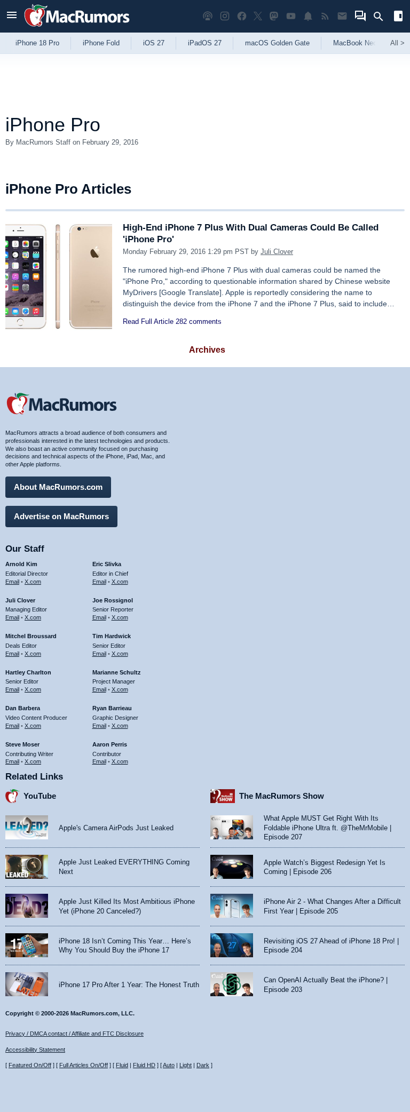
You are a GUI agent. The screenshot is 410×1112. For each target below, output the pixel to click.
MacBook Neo (355, 43)
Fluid (122, 1065)
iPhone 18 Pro (37, 43)
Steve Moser (22, 744)
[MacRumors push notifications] (308, 16)
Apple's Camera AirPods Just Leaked (116, 828)
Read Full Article (148, 321)
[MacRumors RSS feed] (325, 16)
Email (12, 581)
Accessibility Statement (35, 1049)
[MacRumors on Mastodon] (274, 16)
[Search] (382, 16)
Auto (169, 1065)
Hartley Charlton (28, 672)
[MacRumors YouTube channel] (291, 16)
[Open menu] (11, 16)
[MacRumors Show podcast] (207, 16)
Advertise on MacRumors (61, 516)
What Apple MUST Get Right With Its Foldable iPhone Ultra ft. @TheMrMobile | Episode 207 (327, 827)
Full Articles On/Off (83, 1065)
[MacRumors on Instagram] (224, 16)
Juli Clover (277, 252)
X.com (33, 581)
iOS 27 (153, 43)
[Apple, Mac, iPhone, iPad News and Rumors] (76, 28)
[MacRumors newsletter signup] (342, 16)
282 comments (199, 321)
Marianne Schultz (116, 672)
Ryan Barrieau (112, 708)
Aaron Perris (109, 744)
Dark (202, 1065)
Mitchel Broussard (31, 636)
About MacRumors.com (58, 486)
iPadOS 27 (205, 43)
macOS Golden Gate (277, 43)
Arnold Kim (21, 564)
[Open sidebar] (398, 17)
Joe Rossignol (112, 600)
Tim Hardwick (111, 636)
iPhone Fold (101, 43)
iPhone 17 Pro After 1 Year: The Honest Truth (129, 985)
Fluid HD (144, 1065)
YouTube (39, 795)
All (397, 43)
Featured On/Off (30, 1065)
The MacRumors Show (281, 795)
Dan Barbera (22, 708)
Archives (207, 349)
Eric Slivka (106, 564)
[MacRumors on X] (258, 16)
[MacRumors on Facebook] (241, 16)
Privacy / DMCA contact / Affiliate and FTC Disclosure (74, 1033)
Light (185, 1065)
